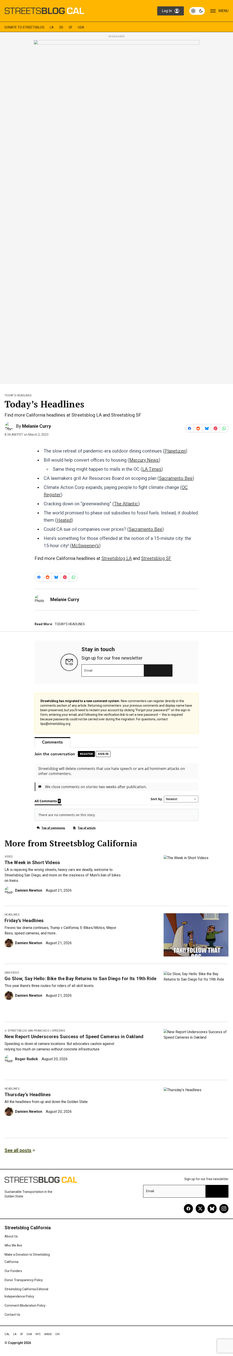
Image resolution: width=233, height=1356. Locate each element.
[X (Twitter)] (200, 1208)
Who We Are (13, 1245)
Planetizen (175, 451)
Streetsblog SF (156, 558)
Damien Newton (28, 890)
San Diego (12, 972)
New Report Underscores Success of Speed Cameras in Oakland (74, 1036)
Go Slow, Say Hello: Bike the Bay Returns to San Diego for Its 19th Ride (81, 978)
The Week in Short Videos (32, 862)
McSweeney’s (85, 545)
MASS (48, 1334)
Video (9, 856)
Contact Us (12, 1314)
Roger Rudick (26, 1059)
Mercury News (144, 460)
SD (61, 27)
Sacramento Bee (175, 478)
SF (70, 27)
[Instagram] (223, 1208)
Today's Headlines (18, 395)
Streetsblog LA (116, 558)
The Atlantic (126, 503)
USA (81, 27)
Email (88, 670)
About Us (11, 1236)
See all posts (18, 1150)
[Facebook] (188, 1208)
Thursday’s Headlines (28, 1094)
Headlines (12, 914)
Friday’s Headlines (24, 920)
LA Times (151, 469)
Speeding (58, 1030)
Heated (64, 520)
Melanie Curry (36, 426)
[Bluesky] (212, 1208)
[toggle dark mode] (197, 11)
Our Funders (13, 1271)
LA (52, 27)
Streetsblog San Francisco (28, 1030)
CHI (57, 1334)
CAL (7, 1334)
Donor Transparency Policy (24, 1280)
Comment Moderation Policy (25, 1305)
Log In (167, 11)
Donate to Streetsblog (24, 27)
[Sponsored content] (116, 210)
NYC (38, 1334)
